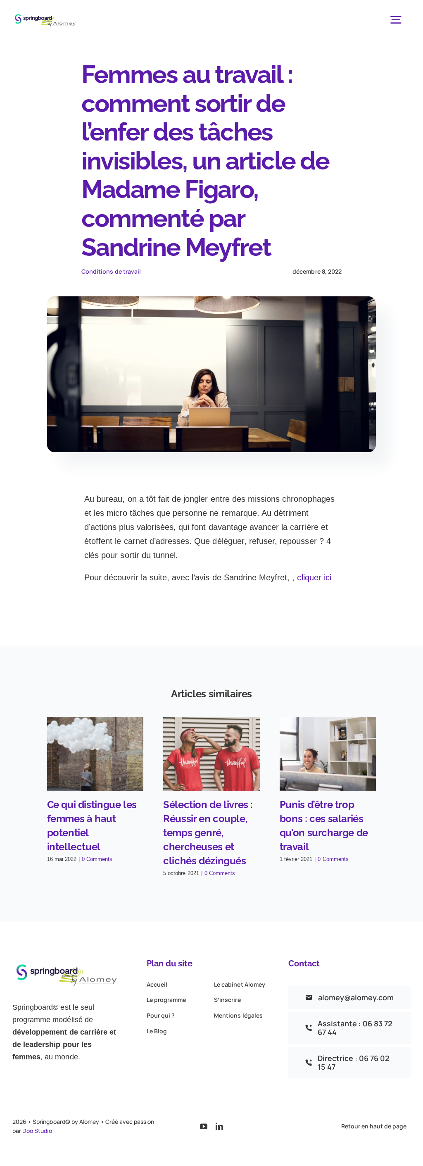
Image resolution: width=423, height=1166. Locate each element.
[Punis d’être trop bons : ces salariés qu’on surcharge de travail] (328, 754)
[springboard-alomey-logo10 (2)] (45, 12)
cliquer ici (314, 577)
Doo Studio (37, 1131)
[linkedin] (219, 1126)
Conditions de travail (111, 271)
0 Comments (97, 859)
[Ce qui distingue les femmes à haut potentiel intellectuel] (95, 754)
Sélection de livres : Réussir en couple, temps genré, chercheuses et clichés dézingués (208, 833)
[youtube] (203, 1126)
